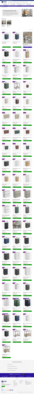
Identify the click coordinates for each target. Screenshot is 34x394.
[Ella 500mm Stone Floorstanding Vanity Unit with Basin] (27, 101)
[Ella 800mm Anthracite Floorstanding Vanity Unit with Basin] (27, 225)
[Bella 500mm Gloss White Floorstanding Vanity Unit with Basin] (6, 287)
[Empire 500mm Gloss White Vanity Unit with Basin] (27, 318)
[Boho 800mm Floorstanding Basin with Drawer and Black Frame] (27, 333)
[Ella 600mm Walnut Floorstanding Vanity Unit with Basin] (27, 85)
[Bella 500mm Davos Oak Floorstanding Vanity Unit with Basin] (17, 178)
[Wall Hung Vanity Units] (9, 22)
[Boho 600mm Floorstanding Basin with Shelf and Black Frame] (17, 85)
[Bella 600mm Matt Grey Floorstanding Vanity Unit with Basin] (6, 256)
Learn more (6, 0)
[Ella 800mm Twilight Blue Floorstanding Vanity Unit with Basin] (6, 240)
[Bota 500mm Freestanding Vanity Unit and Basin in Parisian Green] (27, 147)
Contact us (3, 386)
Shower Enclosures (5, 3)
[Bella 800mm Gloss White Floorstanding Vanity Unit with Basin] (17, 163)
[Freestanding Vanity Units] (4, 22)
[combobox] (18, 2)
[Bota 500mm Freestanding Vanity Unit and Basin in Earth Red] (17, 147)
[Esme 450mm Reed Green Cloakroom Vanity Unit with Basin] (17, 209)
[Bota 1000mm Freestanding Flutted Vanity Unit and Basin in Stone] (6, 116)
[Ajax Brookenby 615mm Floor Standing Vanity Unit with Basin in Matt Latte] (27, 194)
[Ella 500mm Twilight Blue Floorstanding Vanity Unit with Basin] (17, 36)
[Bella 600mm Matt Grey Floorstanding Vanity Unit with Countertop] (27, 240)
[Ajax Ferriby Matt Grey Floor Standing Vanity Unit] (6, 318)
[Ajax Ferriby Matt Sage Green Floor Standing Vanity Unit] (17, 302)
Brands (30, 3)
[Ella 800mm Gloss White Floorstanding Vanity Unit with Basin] (17, 69)
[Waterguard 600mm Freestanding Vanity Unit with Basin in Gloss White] (17, 53)
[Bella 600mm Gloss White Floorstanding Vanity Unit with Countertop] (17, 256)
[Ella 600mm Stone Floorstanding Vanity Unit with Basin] (6, 101)
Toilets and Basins (18, 3)
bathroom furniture (7, 12)
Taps (21, 3)
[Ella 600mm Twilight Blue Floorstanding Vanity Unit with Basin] (6, 36)
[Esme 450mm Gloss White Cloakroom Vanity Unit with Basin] (6, 69)
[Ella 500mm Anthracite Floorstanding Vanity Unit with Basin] (27, 287)
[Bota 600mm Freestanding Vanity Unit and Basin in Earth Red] (27, 132)
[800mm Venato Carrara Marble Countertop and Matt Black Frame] (17, 225)
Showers (14, 3)
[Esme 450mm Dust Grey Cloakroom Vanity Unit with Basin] (27, 209)
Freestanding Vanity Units (3, 25)
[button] (32, 2)
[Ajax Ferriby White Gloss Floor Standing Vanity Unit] (6, 302)
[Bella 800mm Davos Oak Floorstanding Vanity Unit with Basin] (27, 163)
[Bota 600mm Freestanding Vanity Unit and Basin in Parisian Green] (6, 147)
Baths (8, 3)
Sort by (2, 29)
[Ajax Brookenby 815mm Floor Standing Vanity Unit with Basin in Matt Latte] (17, 194)
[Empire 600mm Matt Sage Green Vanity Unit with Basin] (6, 85)
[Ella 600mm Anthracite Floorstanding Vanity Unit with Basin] (17, 240)
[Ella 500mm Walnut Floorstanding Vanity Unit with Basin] (17, 101)
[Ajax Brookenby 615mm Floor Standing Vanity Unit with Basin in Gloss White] (6, 209)
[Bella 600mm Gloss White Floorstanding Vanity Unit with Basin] (27, 256)
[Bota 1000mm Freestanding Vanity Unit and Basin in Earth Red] (6, 132)
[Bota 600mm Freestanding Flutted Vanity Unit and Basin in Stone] (17, 116)
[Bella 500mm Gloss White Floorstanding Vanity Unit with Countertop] (27, 271)
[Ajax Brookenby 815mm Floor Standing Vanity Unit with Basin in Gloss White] (6, 194)
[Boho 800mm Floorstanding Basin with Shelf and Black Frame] (17, 333)
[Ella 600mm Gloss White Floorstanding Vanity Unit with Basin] (17, 287)
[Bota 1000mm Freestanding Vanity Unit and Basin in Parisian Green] (17, 132)
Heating (24, 3)
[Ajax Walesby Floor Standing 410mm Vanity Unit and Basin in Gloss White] (27, 178)
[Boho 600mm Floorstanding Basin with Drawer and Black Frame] (6, 348)
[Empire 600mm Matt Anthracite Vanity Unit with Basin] (6, 53)
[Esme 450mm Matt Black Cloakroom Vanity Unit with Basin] (6, 225)
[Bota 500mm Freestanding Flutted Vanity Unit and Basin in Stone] (27, 116)
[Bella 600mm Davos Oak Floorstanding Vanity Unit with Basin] (6, 178)
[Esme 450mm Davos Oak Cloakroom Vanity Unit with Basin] (27, 53)
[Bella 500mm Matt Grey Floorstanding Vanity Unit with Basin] (17, 271)
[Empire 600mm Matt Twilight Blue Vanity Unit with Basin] (17, 318)
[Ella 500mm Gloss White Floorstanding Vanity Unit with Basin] (27, 69)
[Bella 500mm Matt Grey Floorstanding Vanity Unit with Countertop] (6, 271)
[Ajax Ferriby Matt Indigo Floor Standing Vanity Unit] (27, 302)
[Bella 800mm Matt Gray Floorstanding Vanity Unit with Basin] (6, 163)
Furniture (11, 3)
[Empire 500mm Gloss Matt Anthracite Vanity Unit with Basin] (6, 333)
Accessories (27, 3)
